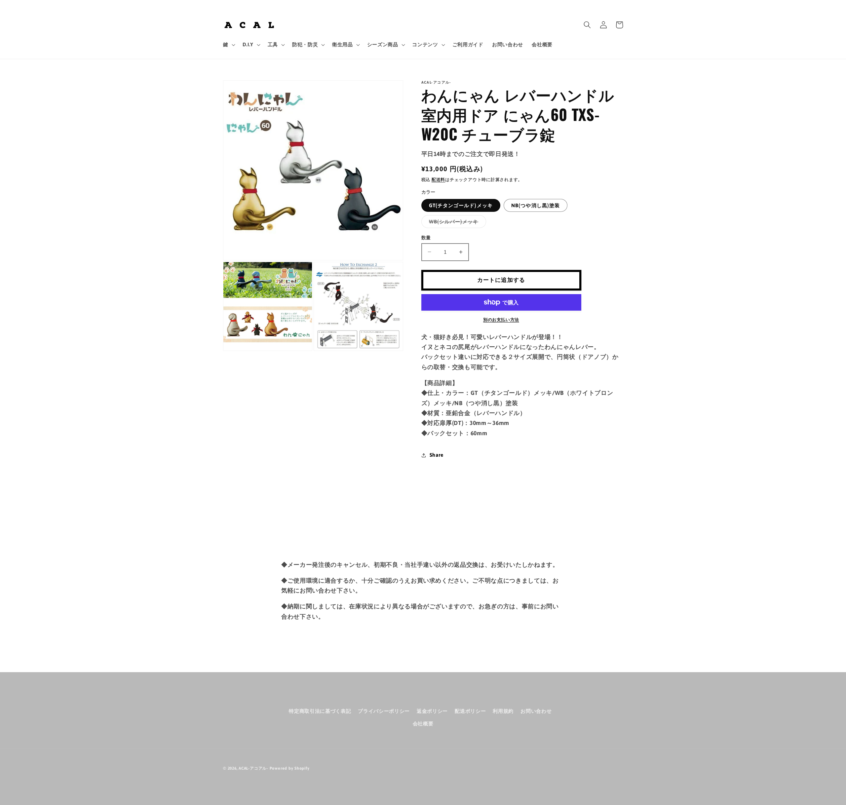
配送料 (438, 179)
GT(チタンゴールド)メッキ (461, 205)
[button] (228, 44)
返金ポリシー (432, 711)
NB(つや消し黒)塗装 (535, 205)
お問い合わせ (536, 711)
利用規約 (503, 711)
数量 (426, 237)
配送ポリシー (470, 711)
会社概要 (423, 723)
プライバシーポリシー (384, 711)
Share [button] (436, 455)
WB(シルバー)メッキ (456, 223)
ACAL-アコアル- (253, 768)
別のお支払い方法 (501, 319)
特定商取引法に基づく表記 (320, 711)
